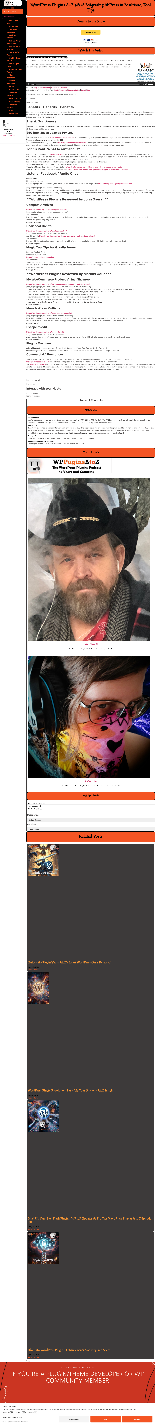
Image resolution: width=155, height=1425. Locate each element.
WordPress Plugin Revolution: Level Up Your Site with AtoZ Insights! (71, 1090)
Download (55, 87)
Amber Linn (91, 781)
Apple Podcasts (60, 90)
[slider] (151, 84)
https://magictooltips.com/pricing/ (40, 257)
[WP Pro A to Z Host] (91, 808)
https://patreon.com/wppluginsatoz (72, 142)
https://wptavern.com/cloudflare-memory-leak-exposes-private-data (94, 167)
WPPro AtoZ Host (9, 136)
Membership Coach (38, 364)
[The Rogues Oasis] (91, 805)
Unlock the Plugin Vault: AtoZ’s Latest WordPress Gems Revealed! (69, 962)
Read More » (33, 970)
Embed (64, 87)
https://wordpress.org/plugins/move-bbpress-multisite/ (49, 313)
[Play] (29, 84)
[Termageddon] (91, 420)
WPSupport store (56, 154)
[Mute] (146, 84)
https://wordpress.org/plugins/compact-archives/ (46, 209)
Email (83, 90)
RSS (88, 90)
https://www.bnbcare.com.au (62, 137)
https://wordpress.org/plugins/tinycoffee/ (115, 184)
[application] (90, 84)
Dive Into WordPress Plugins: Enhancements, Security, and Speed (69, 1350)
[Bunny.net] (91, 437)
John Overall (91, 644)
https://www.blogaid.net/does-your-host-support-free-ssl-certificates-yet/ (98, 169)
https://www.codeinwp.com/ (38, 362)
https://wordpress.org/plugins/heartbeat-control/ (46, 231)
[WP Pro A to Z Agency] (91, 803)
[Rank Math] (91, 429)
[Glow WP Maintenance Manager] (91, 442)
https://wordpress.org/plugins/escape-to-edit (45, 332)
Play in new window (42, 87)
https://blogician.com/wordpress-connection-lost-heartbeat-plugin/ (67, 236)
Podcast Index (74, 90)
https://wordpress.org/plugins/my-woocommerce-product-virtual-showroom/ (58, 284)
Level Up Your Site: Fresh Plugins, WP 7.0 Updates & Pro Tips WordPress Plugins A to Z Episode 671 (89, 1220)
